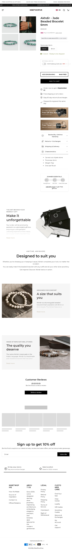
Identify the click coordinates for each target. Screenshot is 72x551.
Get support (58, 526)
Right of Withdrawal (45, 514)
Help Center (57, 500)
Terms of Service (44, 506)
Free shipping (11, 467)
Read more (10, 238)
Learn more (59, 32)
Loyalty (57, 504)
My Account (58, 521)
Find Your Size (58, 495)
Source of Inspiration (12, 496)
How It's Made (14, 492)
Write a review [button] (36, 392)
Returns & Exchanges (59, 516)
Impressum (45, 510)
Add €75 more (51, 187)
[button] (54, 81)
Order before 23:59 (48, 467)
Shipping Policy (44, 501)
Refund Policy (43, 496)
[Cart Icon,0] (68, 10)
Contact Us (13, 500)
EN (59, 10)
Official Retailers (15, 503)
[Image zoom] (10, 24)
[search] (64, 10)
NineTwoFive (38, 548)
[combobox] (58, 10)
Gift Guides (59, 507)
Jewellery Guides (58, 511)
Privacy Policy (43, 490)
